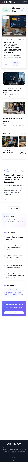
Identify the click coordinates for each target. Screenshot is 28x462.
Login (18, 2)
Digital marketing (8, 292)
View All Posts (22, 9)
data (15, 292)
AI (22, 290)
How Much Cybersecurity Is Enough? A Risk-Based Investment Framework (12, 47)
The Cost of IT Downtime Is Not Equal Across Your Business (9, 152)
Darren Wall (8, 170)
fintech (19, 292)
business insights (8, 289)
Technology (7, 290)
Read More (6, 199)
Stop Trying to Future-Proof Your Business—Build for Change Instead (15, 274)
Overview (14, 460)
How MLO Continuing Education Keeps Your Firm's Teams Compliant (12, 120)
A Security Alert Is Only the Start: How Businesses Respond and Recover (13, 90)
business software (16, 290)
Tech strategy (15, 65)
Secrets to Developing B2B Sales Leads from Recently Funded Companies (13, 178)
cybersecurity (15, 62)
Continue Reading (6, 63)
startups (15, 289)
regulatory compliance (13, 296)
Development (15, 294)
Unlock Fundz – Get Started (14, 312)
